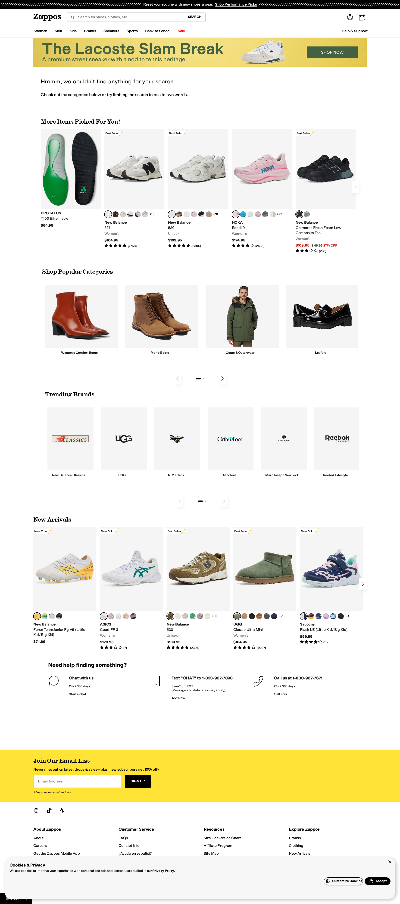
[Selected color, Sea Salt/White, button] (108, 214)
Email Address (50, 781)
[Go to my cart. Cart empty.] (362, 17)
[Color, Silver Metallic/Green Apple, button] (192, 616)
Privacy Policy (163, 871)
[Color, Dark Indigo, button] (274, 616)
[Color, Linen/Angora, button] (123, 214)
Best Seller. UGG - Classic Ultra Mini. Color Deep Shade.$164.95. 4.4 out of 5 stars (264, 588)
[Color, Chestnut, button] (259, 616)
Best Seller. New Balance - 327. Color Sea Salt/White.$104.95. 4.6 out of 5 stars (134, 188)
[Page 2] (203, 378)
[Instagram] (36, 810)
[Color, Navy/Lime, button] (318, 616)
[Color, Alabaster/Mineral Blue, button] (272, 214)
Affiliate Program (218, 845)
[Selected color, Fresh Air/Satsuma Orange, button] (37, 616)
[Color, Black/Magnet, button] (201, 214)
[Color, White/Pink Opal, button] (258, 214)
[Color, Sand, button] (244, 616)
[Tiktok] (49, 810)
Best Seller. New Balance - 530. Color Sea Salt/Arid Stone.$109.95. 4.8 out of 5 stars (198, 188)
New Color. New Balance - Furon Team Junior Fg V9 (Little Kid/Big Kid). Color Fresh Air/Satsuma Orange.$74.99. (64, 585)
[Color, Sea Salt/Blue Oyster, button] (186, 214)
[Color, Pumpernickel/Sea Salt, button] (115, 214)
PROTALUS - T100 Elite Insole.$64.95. (71, 178)
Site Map (211, 853)
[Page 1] (198, 378)
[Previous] (177, 378)
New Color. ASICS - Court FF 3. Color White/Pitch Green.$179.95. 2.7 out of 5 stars (131, 588)
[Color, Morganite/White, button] (111, 616)
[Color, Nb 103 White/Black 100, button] (52, 616)
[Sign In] (350, 17)
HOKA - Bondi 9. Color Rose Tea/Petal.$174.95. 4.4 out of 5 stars (262, 188)
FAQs (123, 838)
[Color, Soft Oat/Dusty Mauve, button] (133, 616)
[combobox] (125, 17)
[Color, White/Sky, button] (118, 616)
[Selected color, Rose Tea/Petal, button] (235, 214)
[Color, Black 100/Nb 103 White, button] (59, 616)
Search (195, 17)
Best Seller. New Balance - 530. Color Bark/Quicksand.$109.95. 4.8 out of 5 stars (198, 588)
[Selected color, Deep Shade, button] (237, 616)
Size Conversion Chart (222, 838)
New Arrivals (299, 853)
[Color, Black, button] (252, 616)
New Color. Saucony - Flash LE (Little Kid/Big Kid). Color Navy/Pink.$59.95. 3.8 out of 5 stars (331, 585)
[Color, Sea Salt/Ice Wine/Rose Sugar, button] (185, 616)
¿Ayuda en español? (135, 853)
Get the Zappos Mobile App (56, 853)
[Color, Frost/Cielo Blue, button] (250, 214)
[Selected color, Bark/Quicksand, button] (170, 616)
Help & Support (355, 31)
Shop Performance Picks (236, 4)
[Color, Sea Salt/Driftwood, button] (208, 214)
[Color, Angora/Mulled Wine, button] (137, 214)
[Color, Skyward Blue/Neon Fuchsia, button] (243, 214)
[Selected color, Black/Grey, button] (299, 214)
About (38, 838)
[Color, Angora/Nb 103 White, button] (145, 214)
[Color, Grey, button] (266, 616)
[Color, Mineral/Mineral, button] (207, 616)
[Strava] (62, 810)
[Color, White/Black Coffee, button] (126, 616)
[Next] (355, 187)
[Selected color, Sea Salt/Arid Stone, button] (171, 214)
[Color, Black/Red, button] (311, 616)
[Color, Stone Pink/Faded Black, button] (194, 214)
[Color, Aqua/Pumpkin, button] (306, 214)
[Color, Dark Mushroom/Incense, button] (179, 214)
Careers (40, 845)
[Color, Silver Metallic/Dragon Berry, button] (200, 616)
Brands (295, 838)
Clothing (296, 845)
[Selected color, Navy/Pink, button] (303, 616)
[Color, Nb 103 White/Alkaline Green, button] (44, 616)
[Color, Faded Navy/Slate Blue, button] (265, 214)
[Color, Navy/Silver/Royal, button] (333, 616)
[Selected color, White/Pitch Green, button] (103, 616)
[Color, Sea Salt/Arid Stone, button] (177, 616)
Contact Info (129, 845)
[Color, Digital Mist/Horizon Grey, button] (130, 214)
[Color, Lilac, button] (326, 616)
